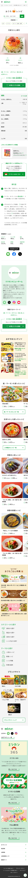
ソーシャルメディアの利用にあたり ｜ (11, 870)
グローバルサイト (14, 872)
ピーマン (8, 23)
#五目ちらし (4, 74)
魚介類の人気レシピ (18, 5)
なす (3, 23)
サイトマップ (22, 870)
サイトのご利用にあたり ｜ (10, 868)
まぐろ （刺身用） (5, 115)
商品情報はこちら (17, 153)
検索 (22, 16)
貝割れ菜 (3, 130)
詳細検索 (13, 20)
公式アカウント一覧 (6, 737)
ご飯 (2, 103)
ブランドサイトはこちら (19, 155)
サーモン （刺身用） (6, 111)
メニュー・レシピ (8, 5)
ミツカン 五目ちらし (6, 99)
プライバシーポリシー (20, 868)
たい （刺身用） (5, 119)
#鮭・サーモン (5, 72)
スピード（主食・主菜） (17, 23)
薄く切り (20, 196)
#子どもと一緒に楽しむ (16, 72)
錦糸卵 (2, 126)
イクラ (2, 122)
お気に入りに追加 (14, 85)
